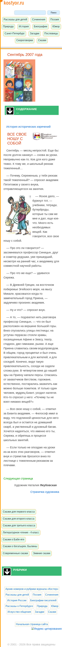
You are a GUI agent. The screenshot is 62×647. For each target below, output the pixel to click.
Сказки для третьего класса (19, 525)
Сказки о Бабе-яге (13, 539)
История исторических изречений (28, 126)
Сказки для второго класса (18, 518)
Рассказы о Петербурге (19, 606)
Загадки (34, 33)
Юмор (56, 26)
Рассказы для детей (15, 19)
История (24, 26)
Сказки (42, 40)
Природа (8, 26)
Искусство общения (19, 611)
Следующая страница (18, 478)
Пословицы (51, 33)
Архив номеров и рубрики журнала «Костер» (31, 589)
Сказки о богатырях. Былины (20, 546)
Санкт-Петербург (15, 33)
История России (16, 600)
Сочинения (38, 19)
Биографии (40, 26)
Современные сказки (15, 553)
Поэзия (54, 19)
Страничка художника (44, 491)
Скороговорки (24, 40)
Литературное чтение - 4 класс (21, 532)
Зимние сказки (41, 553)
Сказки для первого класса (19, 511)
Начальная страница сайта (32, 624)
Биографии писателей (43, 600)
